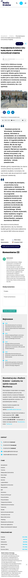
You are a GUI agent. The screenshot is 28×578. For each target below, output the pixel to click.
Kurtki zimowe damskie (7, 512)
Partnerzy (3, 492)
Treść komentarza (9, 297)
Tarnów (3, 470)
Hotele (2, 509)
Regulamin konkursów (7, 485)
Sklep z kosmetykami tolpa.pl (9, 527)
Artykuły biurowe (5, 514)
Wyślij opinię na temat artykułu (10, 246)
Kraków (11, 36)
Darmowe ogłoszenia (7, 524)
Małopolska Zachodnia (7, 472)
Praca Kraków (5, 497)
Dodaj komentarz (9, 311)
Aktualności (4, 36)
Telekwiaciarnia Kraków (7, 504)
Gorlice (3, 480)
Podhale (3, 477)
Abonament (4, 487)
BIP (2, 490)
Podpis (6, 291)
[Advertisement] (14, 21)
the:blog (3, 519)
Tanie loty (3, 507)
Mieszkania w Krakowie (7, 522)
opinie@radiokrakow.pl (14, 409)
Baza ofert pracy (5, 517)
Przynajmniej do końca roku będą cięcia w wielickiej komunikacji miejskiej (13, 38)
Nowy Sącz (4, 475)
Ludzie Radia (4, 482)
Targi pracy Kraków (6, 502)
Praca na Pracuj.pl (6, 495)
